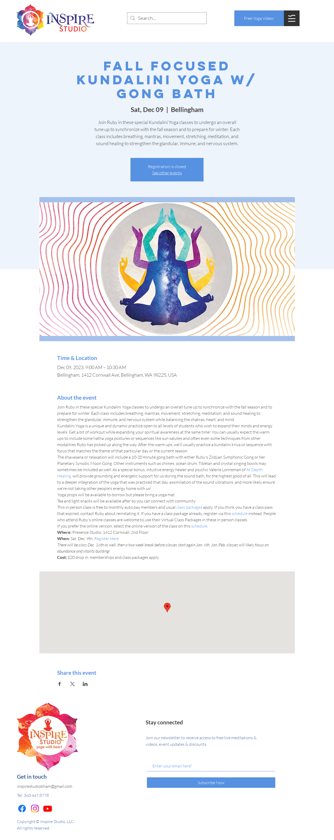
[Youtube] (48, 808)
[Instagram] (35, 808)
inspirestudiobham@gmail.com (44, 786)
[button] (292, 18)
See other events (167, 172)
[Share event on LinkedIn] (85, 684)
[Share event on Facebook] (59, 684)
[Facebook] (22, 808)
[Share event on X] (72, 684)
